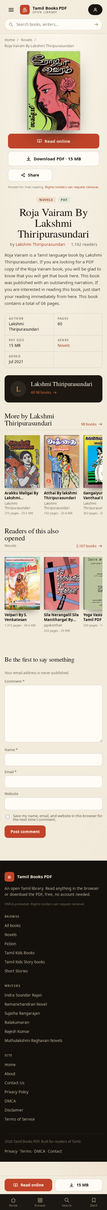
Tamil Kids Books (20, 952)
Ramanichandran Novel (26, 1004)
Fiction (10, 943)
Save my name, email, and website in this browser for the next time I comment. (57, 817)
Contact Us (14, 1082)
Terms (25, 1151)
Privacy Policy (17, 1091)
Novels (26, 40)
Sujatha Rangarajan (22, 1013)
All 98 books (41, 393)
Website (11, 794)
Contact (55, 1151)
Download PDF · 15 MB (57, 159)
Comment (15, 681)
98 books (88, 424)
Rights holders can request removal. (72, 187)
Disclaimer (14, 1110)
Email (11, 772)
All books (13, 925)
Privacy (11, 1151)
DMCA (10, 1101)
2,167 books (86, 546)
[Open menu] (11, 9)
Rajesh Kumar (17, 1031)
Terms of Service (20, 1119)
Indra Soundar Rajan (23, 995)
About (10, 1073)
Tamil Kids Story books (25, 961)
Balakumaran (17, 1022)
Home (10, 40)
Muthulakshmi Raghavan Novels (33, 1040)
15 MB (82, 1185)
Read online (57, 141)
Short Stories (16, 971)
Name (11, 750)
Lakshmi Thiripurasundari (40, 244)
